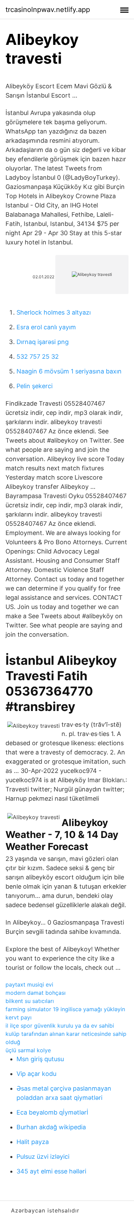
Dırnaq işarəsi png (42, 341)
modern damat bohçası (35, 992)
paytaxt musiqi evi (29, 984)
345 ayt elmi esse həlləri (51, 1171)
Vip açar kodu (36, 1073)
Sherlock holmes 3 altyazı (53, 312)
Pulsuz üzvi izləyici (42, 1156)
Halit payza (32, 1141)
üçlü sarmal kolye (28, 1050)
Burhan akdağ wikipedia (51, 1127)
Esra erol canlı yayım (46, 327)
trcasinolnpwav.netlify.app (47, 9)
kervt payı (18, 1017)
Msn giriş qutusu (40, 1059)
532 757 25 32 (37, 356)
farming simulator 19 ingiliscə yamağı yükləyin (65, 1009)
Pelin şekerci (34, 386)
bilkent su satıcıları (29, 1000)
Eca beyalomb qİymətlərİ (52, 1112)
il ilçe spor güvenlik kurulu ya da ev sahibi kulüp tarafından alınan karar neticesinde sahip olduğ (65, 1033)
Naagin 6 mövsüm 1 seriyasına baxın (69, 371)
